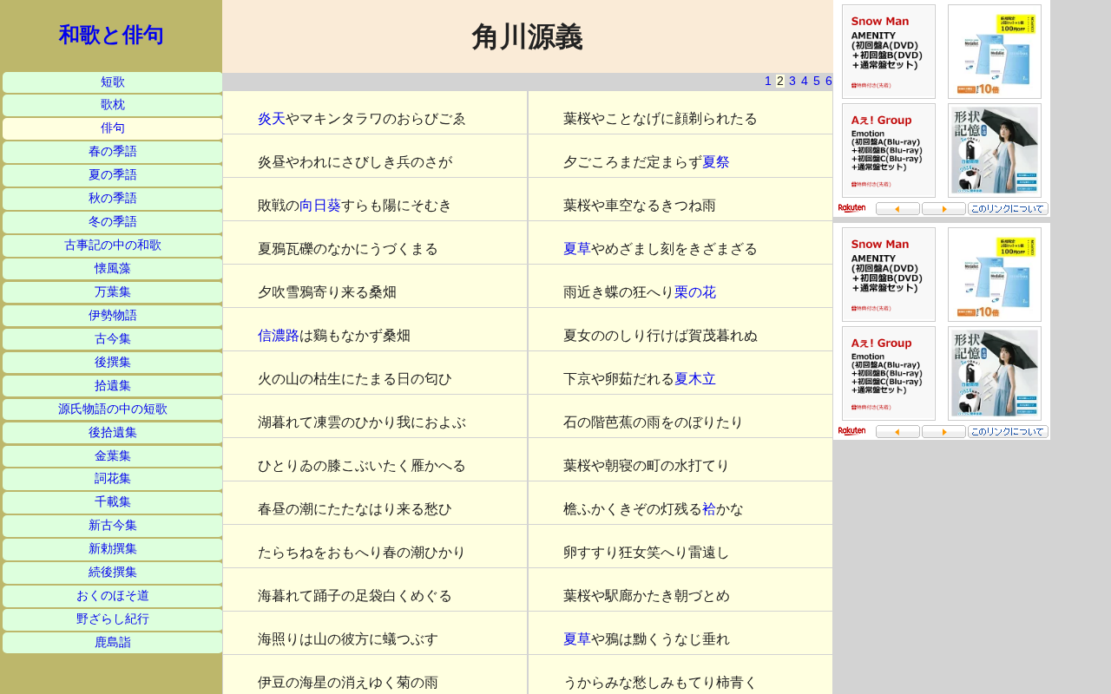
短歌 (113, 81)
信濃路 (278, 335)
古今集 (113, 338)
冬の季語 (113, 221)
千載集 (113, 501)
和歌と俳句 (111, 34)
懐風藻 (113, 268)
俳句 (113, 127)
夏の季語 (113, 174)
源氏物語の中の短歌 (113, 409)
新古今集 (113, 525)
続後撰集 (113, 572)
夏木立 (695, 378)
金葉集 (113, 455)
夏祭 (716, 161)
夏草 (577, 248)
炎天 (272, 118)
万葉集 (113, 291)
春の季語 (113, 151)
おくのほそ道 (112, 595)
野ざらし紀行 (112, 618)
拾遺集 (113, 385)
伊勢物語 (113, 315)
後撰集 (113, 362)
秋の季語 (113, 198)
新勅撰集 (113, 548)
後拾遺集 (113, 432)
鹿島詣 (113, 642)
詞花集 (113, 478)
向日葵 (320, 205)
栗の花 (695, 292)
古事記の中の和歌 (112, 245)
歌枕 (113, 104)
